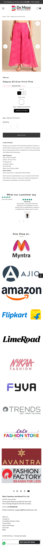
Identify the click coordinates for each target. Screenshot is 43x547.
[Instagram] (17, 491)
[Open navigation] (3, 8)
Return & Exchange (8, 525)
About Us (5, 517)
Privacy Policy (6, 523)
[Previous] (5, 46)
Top (8, 16)
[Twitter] (21, 491)
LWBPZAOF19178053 (21, 110)
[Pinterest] (24, 491)
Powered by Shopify (20, 536)
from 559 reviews (7, 199)
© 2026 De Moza (7, 536)
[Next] (38, 46)
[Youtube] (29, 491)
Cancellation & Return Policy (11, 521)
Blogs (4, 529)
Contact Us (5, 519)
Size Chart (5, 527)
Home (4, 16)
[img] (6, 197)
